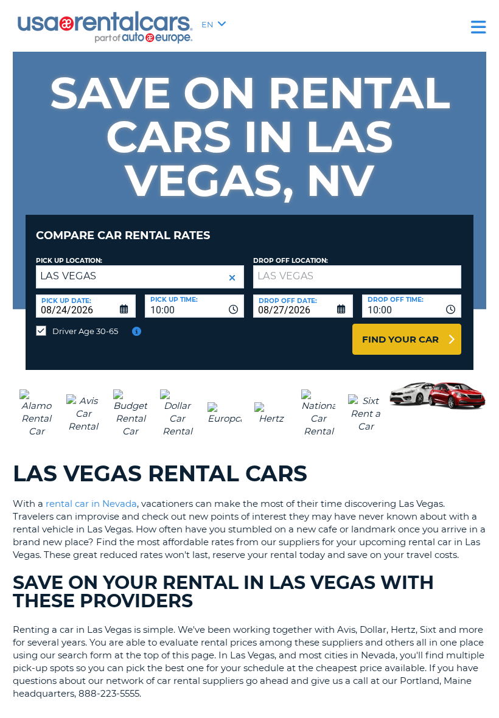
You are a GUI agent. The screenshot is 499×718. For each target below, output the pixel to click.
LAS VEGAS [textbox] (68, 276)
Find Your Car (400, 339)
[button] (232, 277)
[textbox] (357, 276)
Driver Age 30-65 (85, 331)
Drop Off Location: (290, 261)
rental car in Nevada (91, 503)
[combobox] (194, 306)
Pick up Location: (69, 261)
